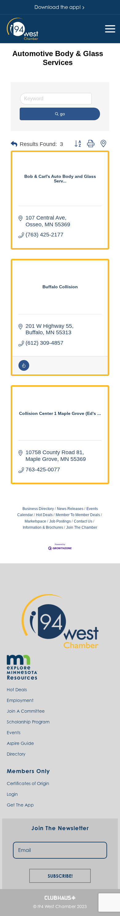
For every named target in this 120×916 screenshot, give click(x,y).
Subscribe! (60, 875)
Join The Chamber (81, 527)
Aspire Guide (20, 743)
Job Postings (60, 521)
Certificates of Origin (28, 783)
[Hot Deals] (23, 369)
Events (13, 732)
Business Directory (38, 509)
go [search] (62, 113)
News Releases (70, 509)
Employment (20, 700)
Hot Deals (44, 515)
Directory (16, 754)
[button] (22, 29)
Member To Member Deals (78, 515)
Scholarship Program (28, 721)
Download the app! (57, 7)
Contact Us (83, 521)
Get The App (20, 804)
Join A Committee (26, 711)
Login (12, 794)
